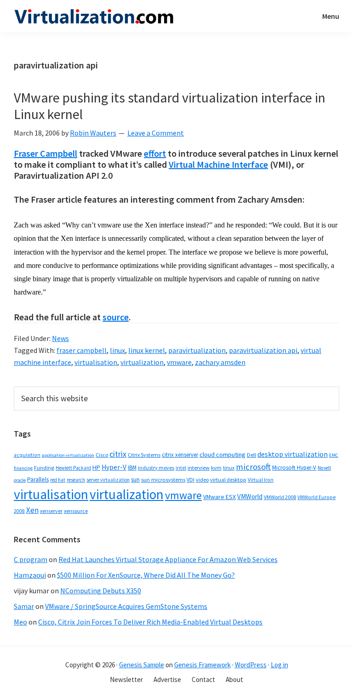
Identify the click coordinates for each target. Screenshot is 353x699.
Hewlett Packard (73, 468)
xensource (76, 510)
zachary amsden (220, 362)
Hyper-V (114, 467)
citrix (117, 454)
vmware (179, 362)
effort (155, 153)
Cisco (102, 454)
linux (117, 350)
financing (23, 468)
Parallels (38, 479)
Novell (324, 468)
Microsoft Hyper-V (294, 467)
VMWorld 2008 (280, 497)
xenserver (51, 510)
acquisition (27, 455)
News (60, 338)
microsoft (253, 466)
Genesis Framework (202, 664)
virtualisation (95, 362)
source (115, 317)
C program (30, 559)
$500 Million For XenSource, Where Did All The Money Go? (146, 575)
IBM (132, 468)
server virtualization (108, 480)
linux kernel (146, 350)
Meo (20, 621)
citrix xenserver (180, 455)
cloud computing (222, 454)
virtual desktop (228, 479)
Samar (24, 606)
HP (96, 467)
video (202, 479)
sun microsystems (163, 479)
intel (181, 468)
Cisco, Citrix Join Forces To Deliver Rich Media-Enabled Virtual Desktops (150, 621)
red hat (57, 480)
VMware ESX (219, 497)
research (76, 480)
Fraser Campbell (45, 153)
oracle (20, 480)
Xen (32, 510)
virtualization (142, 362)
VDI (190, 479)
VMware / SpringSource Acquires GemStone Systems (126, 606)
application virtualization (68, 455)
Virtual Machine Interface (218, 164)
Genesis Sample (141, 664)
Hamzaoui (30, 575)
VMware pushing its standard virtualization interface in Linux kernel (169, 106)
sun (135, 479)
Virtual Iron (260, 480)
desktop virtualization (292, 454)
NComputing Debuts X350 (100, 590)
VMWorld (249, 496)
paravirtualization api (263, 350)
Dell (251, 454)
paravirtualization (197, 350)
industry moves (156, 467)
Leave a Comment (155, 132)
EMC (333, 455)
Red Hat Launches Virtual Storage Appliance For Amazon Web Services (168, 559)
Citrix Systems (144, 454)
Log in (279, 664)
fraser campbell (82, 350)
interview (199, 467)
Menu (330, 16)
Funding (44, 467)
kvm (216, 467)
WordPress (251, 664)
